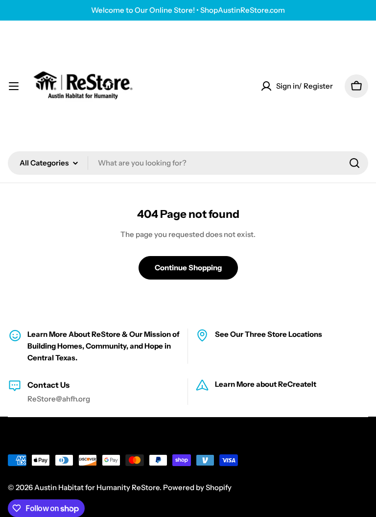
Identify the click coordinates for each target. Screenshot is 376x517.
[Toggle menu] (14, 86)
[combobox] (188, 163)
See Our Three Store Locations (268, 334)
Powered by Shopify (197, 487)
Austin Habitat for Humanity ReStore (97, 487)
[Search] (354, 163)
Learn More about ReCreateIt (265, 384)
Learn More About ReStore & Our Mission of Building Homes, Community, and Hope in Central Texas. (103, 345)
